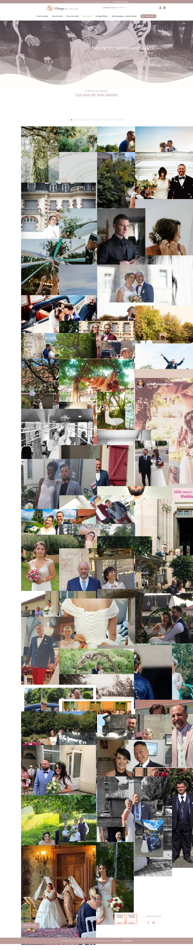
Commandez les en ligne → (121, 2)
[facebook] (148, 925)
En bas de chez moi (128, 943)
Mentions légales (101, 943)
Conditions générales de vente (86, 943)
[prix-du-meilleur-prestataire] (125, 916)
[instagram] (153, 925)
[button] (69, 122)
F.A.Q (88, 923)
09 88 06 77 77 (121, 8)
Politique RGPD (112, 943)
